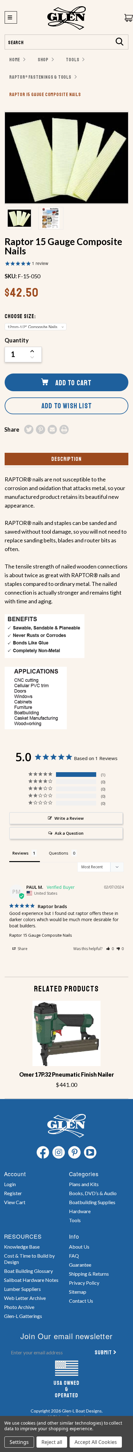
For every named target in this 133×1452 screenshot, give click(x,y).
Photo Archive (19, 1307)
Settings (19, 1442)
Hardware (80, 1211)
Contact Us (81, 1301)
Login (10, 1184)
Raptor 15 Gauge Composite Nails (40, 935)
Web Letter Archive (25, 1298)
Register (13, 1193)
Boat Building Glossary (28, 1271)
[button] (110, 948)
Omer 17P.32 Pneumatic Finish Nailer (66, 1074)
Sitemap (77, 1292)
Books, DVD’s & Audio (93, 1193)
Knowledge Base (22, 1247)
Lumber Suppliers (22, 1289)
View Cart (14, 1202)
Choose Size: (20, 316)
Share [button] (22, 948)
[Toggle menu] (11, 17)
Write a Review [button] (69, 818)
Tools (75, 1220)
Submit (103, 1352)
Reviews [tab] (20, 853)
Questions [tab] (58, 853)
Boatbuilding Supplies (92, 1202)
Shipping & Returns (89, 1274)
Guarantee (80, 1265)
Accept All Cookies (96, 1442)
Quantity (17, 340)
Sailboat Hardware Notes (31, 1280)
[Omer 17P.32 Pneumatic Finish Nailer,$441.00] (66, 1033)
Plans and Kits (84, 1184)
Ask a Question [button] (69, 833)
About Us (79, 1247)
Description (66, 459)
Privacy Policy (84, 1283)
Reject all (51, 1442)
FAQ (74, 1256)
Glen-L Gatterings (23, 1316)
